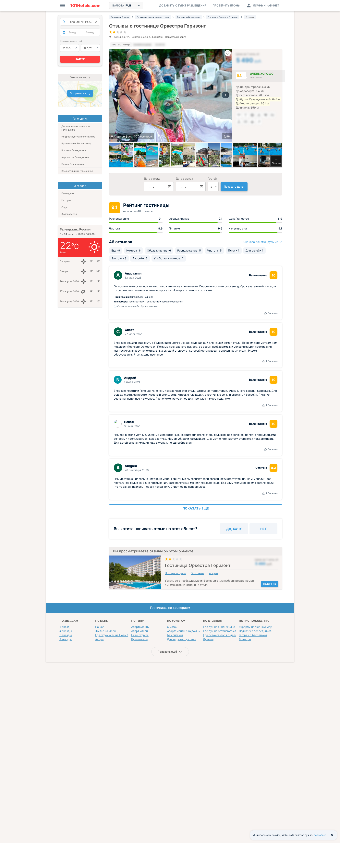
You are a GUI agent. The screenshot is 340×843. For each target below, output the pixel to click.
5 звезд (64, 626)
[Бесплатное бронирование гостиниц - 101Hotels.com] (85, 5)
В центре (245, 639)
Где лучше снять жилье (219, 626)
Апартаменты (140, 626)
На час (99, 626)
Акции (99, 639)
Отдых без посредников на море (261, 631)
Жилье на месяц (106, 631)
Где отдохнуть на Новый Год (114, 635)
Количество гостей (71, 41)
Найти (80, 59)
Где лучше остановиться (219, 631)
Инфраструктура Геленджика (78, 136)
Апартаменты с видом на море (188, 631)
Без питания (175, 635)
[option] (170, 95)
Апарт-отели (139, 631)
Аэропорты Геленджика (75, 157)
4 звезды (65, 631)
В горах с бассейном (253, 635)
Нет (263, 529)
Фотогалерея (69, 214)
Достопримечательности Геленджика (75, 128)
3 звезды (65, 635)
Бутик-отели (139, 639)
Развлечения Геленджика (76, 143)
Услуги (213, 573)
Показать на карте (175, 37)
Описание (197, 573)
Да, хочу (234, 529)
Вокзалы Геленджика (73, 150)
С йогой (172, 626)
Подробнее (269, 583)
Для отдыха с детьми (181, 639)
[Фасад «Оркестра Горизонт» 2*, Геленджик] (115, 149)
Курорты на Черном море (256, 626)
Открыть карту (80, 93)
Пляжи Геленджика (72, 164)
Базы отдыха (140, 635)
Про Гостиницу (121, 44)
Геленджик (67, 193)
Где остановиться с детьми (221, 635)
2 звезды (65, 639)
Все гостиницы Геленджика (77, 171)
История (66, 200)
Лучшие (208, 639)
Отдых (64, 207)
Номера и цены (175, 573)
